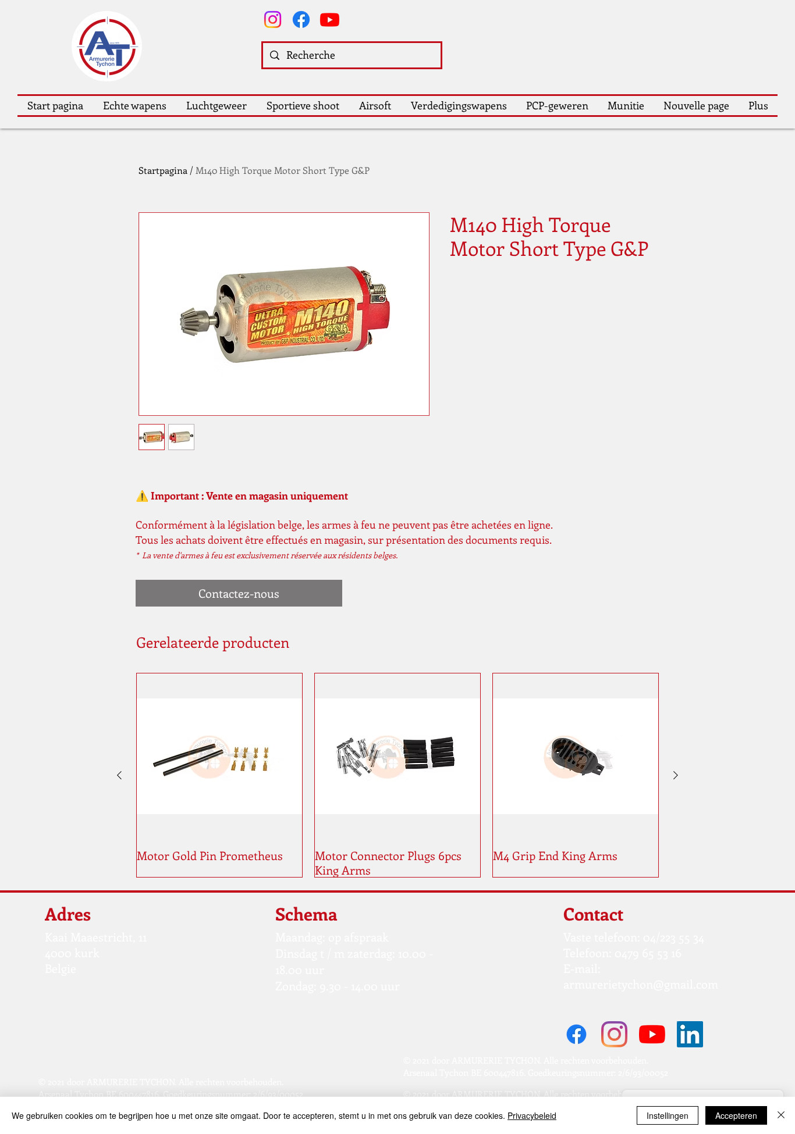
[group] (397, 775)
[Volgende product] (676, 775)
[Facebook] (301, 19)
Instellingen (667, 1115)
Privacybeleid (531, 1115)
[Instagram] (272, 19)
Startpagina (163, 170)
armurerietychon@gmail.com (640, 984)
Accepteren (736, 1115)
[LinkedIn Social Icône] (690, 1034)
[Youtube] (329, 19)
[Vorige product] (119, 775)
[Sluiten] (781, 1115)
